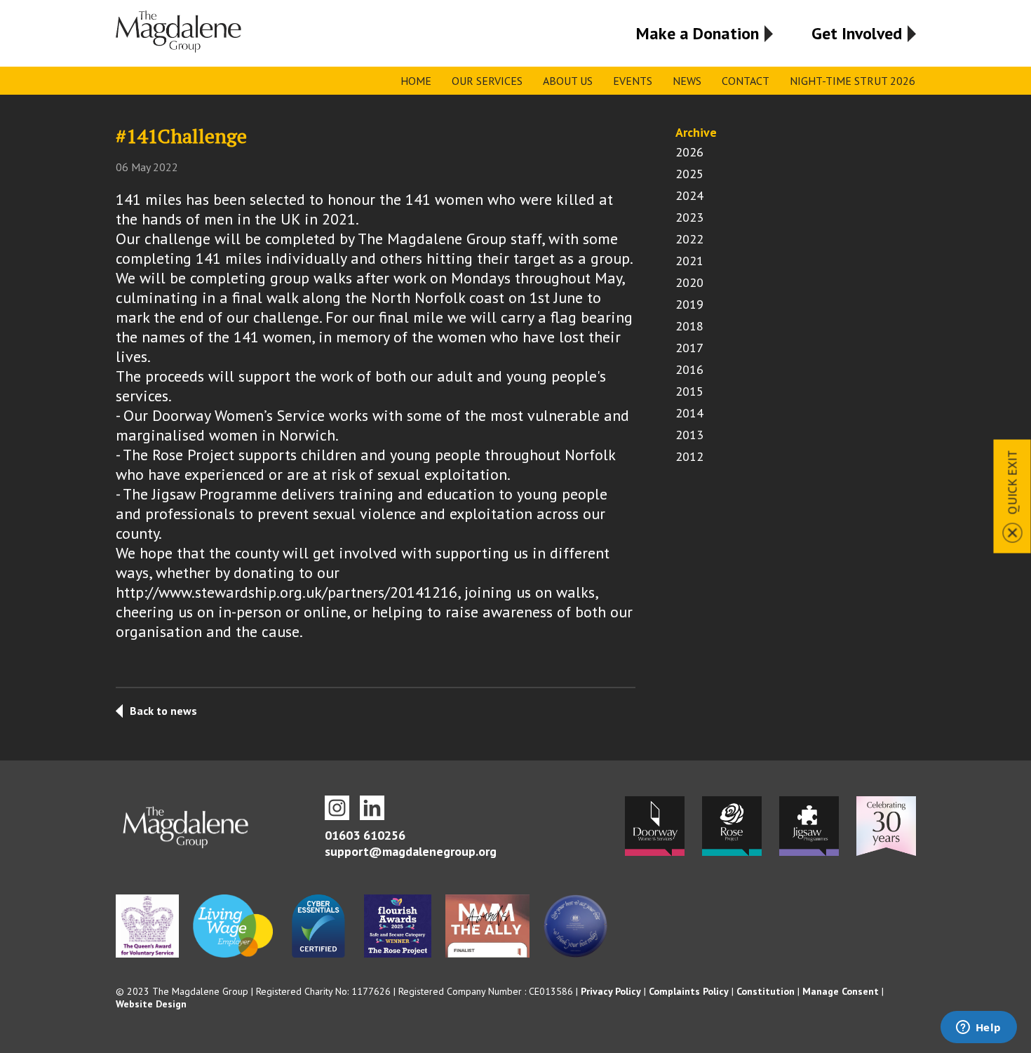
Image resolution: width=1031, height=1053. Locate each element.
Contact (745, 81)
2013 (689, 435)
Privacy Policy (611, 991)
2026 (689, 152)
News (687, 81)
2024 (689, 195)
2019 (689, 304)
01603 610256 (365, 835)
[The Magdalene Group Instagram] (337, 808)
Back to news (163, 711)
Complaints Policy (689, 991)
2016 (689, 369)
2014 (689, 413)
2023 (689, 217)
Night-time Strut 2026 (852, 81)
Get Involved (856, 33)
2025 (689, 174)
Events (632, 81)
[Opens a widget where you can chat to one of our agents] (978, 1028)
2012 (689, 456)
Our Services (487, 81)
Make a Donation (697, 33)
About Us (568, 81)
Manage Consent (840, 991)
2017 (689, 348)
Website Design (151, 1004)
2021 (689, 261)
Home (415, 81)
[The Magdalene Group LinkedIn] (372, 808)
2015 (689, 391)
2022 (689, 239)
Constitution (765, 991)
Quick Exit (1012, 482)
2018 (689, 326)
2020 (689, 282)
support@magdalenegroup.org (411, 851)
